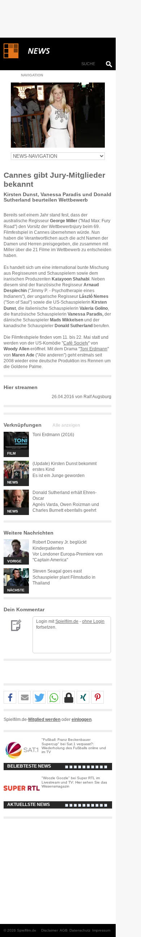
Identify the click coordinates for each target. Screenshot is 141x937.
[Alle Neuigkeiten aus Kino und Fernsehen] (65, 51)
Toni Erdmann (93, 349)
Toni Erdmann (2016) (53, 434)
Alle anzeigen (66, 425)
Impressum (101, 930)
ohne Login (93, 621)
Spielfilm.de (66, 621)
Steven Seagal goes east (57, 571)
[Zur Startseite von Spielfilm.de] (11, 57)
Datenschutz (79, 930)
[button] (10, 697)
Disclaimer (49, 930)
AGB (64, 930)
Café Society (75, 343)
